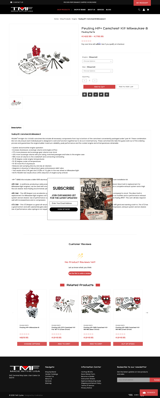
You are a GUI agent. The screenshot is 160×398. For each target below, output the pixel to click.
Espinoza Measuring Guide (91, 381)
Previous (12, 313)
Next (147, 313)
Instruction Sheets (88, 379)
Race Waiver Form (88, 374)
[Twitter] (101, 94)
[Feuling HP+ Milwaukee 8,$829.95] (32, 304)
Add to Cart (64, 344)
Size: (88, 67)
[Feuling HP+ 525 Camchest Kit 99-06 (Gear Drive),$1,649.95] (96, 304)
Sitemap (48, 383)
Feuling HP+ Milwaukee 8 (29, 327)
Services (48, 381)
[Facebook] (84, 94)
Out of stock (128, 344)
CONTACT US (18, 2)
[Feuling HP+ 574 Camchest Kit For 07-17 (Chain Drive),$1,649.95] (64, 304)
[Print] (96, 94)
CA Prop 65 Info (87, 372)
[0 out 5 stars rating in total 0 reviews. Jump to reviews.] (87, 40)
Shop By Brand (50, 372)
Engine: (89, 57)
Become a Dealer (87, 376)
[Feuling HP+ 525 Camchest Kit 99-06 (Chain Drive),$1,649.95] (128, 304)
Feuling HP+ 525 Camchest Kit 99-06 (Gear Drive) (95, 328)
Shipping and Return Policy (91, 383)
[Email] (90, 94)
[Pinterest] (107, 94)
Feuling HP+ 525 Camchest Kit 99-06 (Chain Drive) (127, 328)
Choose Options (32, 344)
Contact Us (49, 376)
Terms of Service (87, 385)
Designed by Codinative (34, 395)
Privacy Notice (86, 388)
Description (16, 128)
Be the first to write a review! (80, 273)
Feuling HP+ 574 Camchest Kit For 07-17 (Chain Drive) (63, 328)
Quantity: (86, 77)
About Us (48, 379)
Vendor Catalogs (51, 374)
